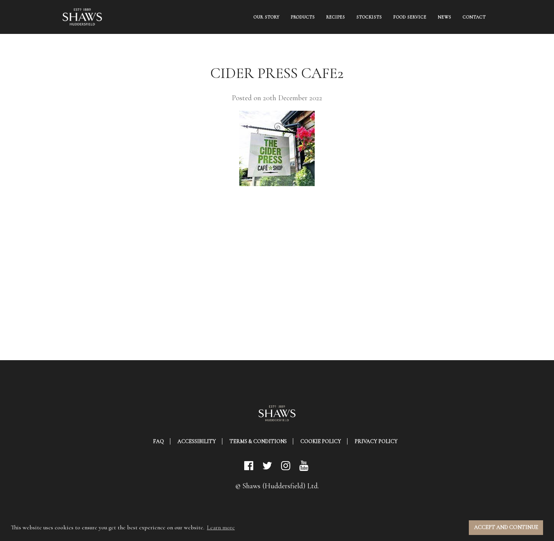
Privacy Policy (376, 441)
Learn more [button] (221, 527)
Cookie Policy (320, 441)
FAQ (158, 441)
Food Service (410, 17)
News (444, 17)
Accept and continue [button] (506, 527)
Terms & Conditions (258, 441)
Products (303, 17)
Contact (474, 17)
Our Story (267, 17)
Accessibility (197, 441)
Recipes (335, 17)
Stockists (369, 17)
